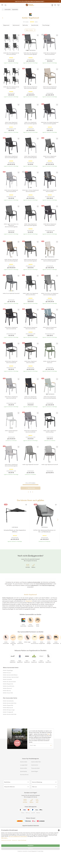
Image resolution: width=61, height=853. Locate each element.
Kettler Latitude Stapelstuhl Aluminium (11, 431)
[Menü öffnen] (2, 5)
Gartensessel (16, 25)
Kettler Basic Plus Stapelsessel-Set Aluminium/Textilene (11, 53)
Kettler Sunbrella (7, 679)
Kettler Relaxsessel (8, 707)
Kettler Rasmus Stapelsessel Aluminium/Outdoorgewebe (11, 157)
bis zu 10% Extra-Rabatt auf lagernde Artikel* (33, 1)
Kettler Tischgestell (8, 712)
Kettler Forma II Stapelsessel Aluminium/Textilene (49, 157)
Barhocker (25, 25)
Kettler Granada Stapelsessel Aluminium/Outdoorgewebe (30, 260)
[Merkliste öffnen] (55, 5)
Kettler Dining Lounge (9, 710)
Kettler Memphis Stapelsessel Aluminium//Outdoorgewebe (11, 260)
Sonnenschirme (24, 774)
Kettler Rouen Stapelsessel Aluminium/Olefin (30, 362)
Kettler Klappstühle (8, 705)
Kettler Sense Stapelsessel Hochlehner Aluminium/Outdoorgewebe (49, 260)
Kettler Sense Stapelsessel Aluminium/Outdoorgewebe (49, 397)
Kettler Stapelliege (8, 670)
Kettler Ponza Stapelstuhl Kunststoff (11, 293)
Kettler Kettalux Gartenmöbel (10, 677)
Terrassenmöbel (35, 768)
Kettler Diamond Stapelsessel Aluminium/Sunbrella (11, 191)
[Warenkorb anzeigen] (58, 5)
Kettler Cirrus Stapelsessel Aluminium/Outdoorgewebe (30, 123)
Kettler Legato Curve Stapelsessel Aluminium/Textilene (30, 294)
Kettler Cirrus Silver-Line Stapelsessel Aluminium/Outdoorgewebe (49, 294)
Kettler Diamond (7, 688)
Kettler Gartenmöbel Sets (9, 703)
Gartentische (34, 765)
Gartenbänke (23, 771)
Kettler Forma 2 (7, 672)
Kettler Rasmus (7, 690)
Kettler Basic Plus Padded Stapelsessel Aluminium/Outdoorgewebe (49, 123)
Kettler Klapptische (8, 684)
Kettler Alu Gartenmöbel (9, 681)
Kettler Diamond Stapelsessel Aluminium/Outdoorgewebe (30, 87)
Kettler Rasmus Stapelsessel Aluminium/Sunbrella (49, 53)
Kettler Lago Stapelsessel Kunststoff (50, 464)
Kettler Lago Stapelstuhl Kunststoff (30, 464)
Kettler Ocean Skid (8, 693)
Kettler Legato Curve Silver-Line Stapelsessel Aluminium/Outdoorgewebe (11, 225)
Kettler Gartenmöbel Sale (9, 714)
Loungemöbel (23, 765)
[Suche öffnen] (5, 5)
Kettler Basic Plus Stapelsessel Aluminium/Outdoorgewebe (30, 53)
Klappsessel (6, 25)
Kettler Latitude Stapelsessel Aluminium (49, 362)
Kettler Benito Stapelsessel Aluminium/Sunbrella (11, 362)
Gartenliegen (34, 771)
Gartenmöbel (23, 762)
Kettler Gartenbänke (8, 701)
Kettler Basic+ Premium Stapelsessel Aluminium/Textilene (30, 191)
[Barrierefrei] (52, 5)
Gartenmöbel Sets (36, 762)
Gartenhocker (34, 25)
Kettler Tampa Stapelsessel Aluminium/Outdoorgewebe (11, 123)
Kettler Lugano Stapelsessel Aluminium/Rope (50, 431)
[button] (57, 519)
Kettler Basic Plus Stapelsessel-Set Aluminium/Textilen (11, 87)
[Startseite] (29, 5)
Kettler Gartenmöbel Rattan (10, 675)
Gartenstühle (23, 768)
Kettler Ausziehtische (8, 686)
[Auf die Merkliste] (18, 35)
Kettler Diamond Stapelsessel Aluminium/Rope (50, 191)
